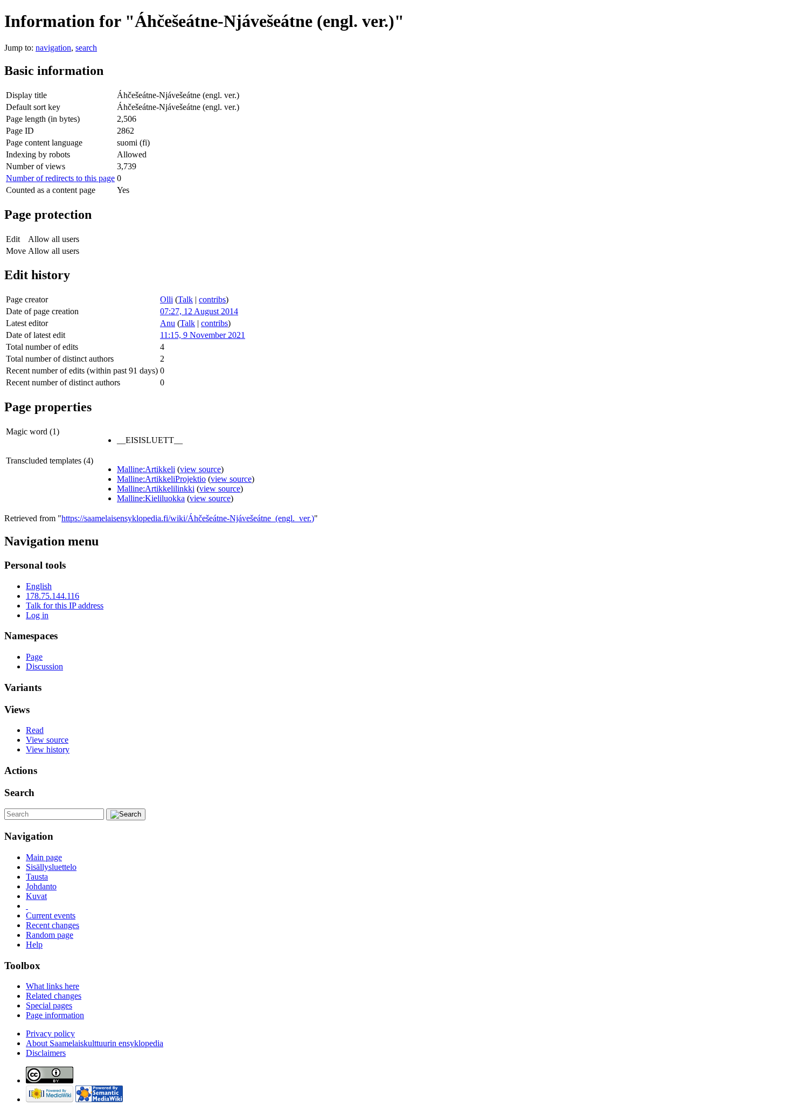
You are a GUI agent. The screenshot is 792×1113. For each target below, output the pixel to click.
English (39, 586)
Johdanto (41, 886)
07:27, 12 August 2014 (199, 311)
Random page (49, 934)
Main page (44, 857)
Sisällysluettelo (51, 867)
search (86, 47)
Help (34, 944)
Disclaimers (46, 1052)
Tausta (37, 876)
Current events (50, 915)
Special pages (49, 1005)
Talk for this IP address (64, 605)
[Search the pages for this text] (125, 814)
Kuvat (36, 896)
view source (200, 469)
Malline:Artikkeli (146, 469)
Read (35, 730)
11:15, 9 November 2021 (202, 335)
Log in (37, 615)
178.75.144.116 (52, 595)
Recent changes (52, 925)
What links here (52, 986)
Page (34, 656)
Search (19, 792)
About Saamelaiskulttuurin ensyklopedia (94, 1043)
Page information (55, 1015)
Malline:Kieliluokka (151, 498)
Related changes (53, 995)
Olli (166, 299)
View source (47, 739)
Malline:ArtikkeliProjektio (161, 478)
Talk (185, 299)
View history (48, 749)
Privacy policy (50, 1033)
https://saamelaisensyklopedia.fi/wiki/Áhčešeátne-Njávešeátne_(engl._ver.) (187, 518)
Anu (167, 323)
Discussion (44, 666)
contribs (212, 299)
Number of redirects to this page (60, 178)
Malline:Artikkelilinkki (155, 488)
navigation (53, 47)
